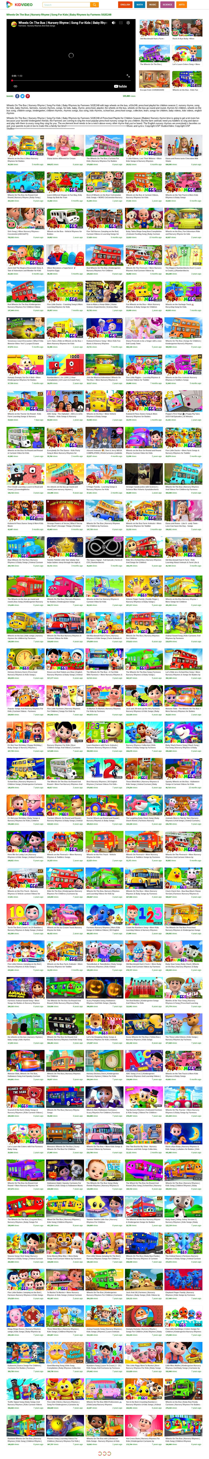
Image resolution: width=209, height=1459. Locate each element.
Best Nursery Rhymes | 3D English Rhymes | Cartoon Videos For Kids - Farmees (102, 784)
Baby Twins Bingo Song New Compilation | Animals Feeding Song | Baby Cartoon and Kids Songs (144, 234)
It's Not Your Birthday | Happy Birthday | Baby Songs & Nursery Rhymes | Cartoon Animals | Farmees (25, 748)
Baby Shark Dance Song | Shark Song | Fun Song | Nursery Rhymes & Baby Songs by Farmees (182, 748)
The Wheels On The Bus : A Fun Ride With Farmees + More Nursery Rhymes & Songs (104, 674)
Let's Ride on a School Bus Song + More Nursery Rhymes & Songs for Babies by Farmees (183, 674)
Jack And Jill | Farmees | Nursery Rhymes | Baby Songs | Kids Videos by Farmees (143, 1295)
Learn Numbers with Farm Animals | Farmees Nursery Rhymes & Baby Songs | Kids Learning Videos (102, 748)
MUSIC (152, 4)
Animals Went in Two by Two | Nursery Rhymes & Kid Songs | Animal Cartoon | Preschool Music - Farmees (183, 820)
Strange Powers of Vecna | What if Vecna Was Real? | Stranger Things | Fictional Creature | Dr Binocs (64, 526)
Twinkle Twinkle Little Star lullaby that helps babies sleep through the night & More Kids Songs (63, 562)
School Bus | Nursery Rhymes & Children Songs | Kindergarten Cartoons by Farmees (25, 784)
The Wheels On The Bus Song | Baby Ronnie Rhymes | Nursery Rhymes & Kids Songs (103, 1185)
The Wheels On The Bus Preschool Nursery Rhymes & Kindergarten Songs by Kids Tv (183, 930)
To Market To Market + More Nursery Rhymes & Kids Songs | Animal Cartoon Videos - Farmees (64, 1295)
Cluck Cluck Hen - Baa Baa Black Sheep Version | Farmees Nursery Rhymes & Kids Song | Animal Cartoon (183, 893)
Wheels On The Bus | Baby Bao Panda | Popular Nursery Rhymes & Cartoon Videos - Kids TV (143, 1258)
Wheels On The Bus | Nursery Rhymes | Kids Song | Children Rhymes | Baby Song (183, 1185)
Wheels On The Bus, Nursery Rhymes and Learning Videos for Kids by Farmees (103, 893)
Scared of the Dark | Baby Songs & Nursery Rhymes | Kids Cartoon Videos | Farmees (25, 1112)
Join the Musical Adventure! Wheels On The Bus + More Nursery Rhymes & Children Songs (104, 380)
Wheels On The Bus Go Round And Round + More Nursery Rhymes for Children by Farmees (23, 1185)
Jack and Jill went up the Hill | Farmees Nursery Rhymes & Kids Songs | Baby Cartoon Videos (143, 711)
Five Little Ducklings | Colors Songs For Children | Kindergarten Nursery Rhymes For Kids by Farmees (183, 1331)
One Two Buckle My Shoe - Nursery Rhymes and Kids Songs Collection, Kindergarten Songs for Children (141, 1149)
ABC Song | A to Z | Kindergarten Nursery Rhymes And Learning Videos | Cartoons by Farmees (143, 1076)
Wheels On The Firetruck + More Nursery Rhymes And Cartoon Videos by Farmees (144, 270)
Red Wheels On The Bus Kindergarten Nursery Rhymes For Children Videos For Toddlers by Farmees (24, 307)
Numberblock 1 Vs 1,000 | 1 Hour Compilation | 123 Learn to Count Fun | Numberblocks (63, 380)
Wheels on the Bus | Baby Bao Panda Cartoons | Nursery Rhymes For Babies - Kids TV (183, 1404)
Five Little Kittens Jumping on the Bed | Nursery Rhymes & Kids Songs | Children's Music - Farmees (24, 966)
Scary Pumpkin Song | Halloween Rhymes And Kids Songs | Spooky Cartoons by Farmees (101, 1003)
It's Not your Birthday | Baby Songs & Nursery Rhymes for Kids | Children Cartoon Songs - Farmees (24, 820)
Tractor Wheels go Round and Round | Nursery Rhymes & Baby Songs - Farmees (103, 820)
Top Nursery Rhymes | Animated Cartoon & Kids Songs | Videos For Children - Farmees (144, 1112)
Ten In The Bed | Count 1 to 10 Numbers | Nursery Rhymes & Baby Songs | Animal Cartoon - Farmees (25, 930)
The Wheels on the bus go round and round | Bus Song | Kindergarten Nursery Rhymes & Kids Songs (25, 601)
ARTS (182, 4)
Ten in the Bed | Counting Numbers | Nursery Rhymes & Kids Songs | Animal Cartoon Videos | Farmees (143, 1404)
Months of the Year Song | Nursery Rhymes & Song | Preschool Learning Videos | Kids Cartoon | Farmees (182, 1003)
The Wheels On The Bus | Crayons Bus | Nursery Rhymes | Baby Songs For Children (25, 1222)
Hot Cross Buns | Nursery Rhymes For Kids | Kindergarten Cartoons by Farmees (143, 1441)
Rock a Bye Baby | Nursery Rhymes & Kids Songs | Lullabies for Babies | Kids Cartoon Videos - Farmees (183, 1149)
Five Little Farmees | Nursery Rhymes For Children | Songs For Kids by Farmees (63, 711)
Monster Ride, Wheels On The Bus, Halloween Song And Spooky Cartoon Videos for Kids (24, 1076)
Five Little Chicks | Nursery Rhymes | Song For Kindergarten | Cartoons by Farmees (63, 1404)
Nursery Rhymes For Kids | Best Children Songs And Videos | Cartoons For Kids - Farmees (63, 748)
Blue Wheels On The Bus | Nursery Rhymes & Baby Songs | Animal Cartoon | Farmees (25, 562)
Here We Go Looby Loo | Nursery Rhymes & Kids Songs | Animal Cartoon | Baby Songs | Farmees (25, 857)
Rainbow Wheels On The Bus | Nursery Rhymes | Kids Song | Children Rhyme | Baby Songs (25, 1441)
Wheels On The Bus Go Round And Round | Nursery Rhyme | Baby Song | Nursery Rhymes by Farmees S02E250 (25, 197)
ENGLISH (125, 4)
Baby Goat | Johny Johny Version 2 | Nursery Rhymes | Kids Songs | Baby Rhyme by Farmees (182, 1222)
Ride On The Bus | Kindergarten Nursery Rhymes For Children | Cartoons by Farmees (64, 893)
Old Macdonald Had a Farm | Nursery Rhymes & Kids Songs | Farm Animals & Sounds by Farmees (104, 638)
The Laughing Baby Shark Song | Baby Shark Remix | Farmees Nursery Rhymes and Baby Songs (142, 820)
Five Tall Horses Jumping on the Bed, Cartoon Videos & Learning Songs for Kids (103, 234)
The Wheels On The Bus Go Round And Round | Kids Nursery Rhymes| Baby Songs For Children (64, 1003)
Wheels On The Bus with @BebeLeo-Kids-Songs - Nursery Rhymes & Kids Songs (103, 1441)
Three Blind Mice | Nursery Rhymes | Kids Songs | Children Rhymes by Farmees (63, 1331)
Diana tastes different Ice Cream (61, 158)
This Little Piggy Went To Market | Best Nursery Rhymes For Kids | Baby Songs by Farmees (143, 1368)
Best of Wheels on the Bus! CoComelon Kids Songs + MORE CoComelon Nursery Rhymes (104, 197)
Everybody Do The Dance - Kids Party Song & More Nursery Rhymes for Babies (63, 453)
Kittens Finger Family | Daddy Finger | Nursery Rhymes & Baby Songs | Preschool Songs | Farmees (142, 601)
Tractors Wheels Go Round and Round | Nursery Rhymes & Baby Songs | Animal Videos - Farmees (64, 820)
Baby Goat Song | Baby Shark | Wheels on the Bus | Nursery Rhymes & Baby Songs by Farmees (182, 966)
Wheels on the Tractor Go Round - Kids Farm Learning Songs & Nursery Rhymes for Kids (24, 416)
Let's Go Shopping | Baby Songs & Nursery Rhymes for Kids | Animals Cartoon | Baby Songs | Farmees (102, 1039)
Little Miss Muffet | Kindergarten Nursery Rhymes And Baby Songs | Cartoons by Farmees (183, 1368)
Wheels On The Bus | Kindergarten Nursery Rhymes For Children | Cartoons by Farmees (104, 1295)
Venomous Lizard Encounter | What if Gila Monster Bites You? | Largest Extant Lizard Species (25, 343)
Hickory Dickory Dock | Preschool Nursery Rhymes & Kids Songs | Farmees (22, 674)
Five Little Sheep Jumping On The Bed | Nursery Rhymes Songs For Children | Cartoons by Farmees (103, 1258)
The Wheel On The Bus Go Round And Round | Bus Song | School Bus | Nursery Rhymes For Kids (143, 1185)
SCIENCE (167, 4)
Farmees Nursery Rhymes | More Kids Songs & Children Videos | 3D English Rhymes (103, 930)
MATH (140, 4)
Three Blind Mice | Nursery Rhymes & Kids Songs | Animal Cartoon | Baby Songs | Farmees (142, 784)
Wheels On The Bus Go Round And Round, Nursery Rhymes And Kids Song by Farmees (64, 1039)
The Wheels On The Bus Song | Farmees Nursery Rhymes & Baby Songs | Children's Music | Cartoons (143, 674)
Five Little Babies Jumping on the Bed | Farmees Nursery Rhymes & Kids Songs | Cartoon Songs (25, 1295)
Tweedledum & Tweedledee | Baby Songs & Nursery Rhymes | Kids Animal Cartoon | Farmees (104, 966)
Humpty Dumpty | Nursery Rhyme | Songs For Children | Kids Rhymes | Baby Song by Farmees (144, 1331)
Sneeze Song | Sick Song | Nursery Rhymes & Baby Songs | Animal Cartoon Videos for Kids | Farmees (25, 1258)
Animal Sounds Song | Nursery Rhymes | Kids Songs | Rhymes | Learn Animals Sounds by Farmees (104, 1331)
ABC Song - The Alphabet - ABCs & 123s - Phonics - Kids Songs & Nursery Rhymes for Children (64, 416)
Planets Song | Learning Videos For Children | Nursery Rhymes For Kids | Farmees (63, 1441)
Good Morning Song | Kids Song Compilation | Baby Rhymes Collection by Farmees (63, 1368)
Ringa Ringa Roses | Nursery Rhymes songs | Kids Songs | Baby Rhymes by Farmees (24, 1331)
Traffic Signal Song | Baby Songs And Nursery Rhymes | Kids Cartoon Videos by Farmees (25, 1404)
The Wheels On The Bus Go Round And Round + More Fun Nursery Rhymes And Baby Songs (64, 784)
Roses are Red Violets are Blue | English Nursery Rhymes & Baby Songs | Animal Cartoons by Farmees (64, 674)
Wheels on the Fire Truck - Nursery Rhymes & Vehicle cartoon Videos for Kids (24, 893)
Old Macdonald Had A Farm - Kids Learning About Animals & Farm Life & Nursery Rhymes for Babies (182, 562)
